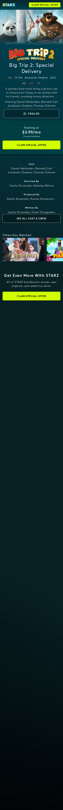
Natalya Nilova (43, 185)
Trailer (33, 113)
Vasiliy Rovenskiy (21, 185)
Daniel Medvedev (22, 168)
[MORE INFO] (23, 249)
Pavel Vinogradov (43, 212)
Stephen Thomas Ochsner (38, 172)
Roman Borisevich (42, 198)
